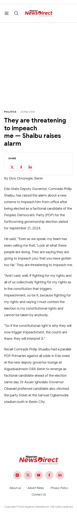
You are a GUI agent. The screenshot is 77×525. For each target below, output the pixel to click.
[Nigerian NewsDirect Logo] (38, 13)
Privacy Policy (59, 488)
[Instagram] (17, 475)
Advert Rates (35, 488)
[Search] (16, 13)
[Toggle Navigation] (6, 13)
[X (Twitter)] (28, 475)
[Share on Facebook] (21, 167)
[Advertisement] (38, 63)
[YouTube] (38, 475)
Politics (10, 111)
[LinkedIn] (60, 475)
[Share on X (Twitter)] (12, 167)
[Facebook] (49, 475)
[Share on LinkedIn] (30, 167)
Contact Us (38, 494)
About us (15, 488)
